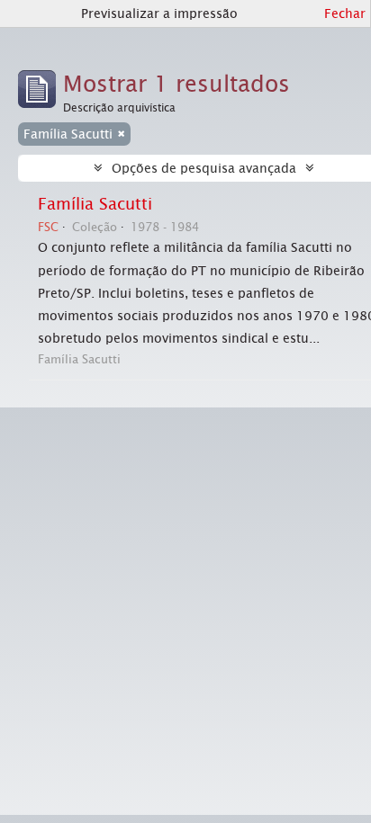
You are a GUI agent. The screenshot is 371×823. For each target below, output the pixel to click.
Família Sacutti (95, 204)
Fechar (345, 13)
